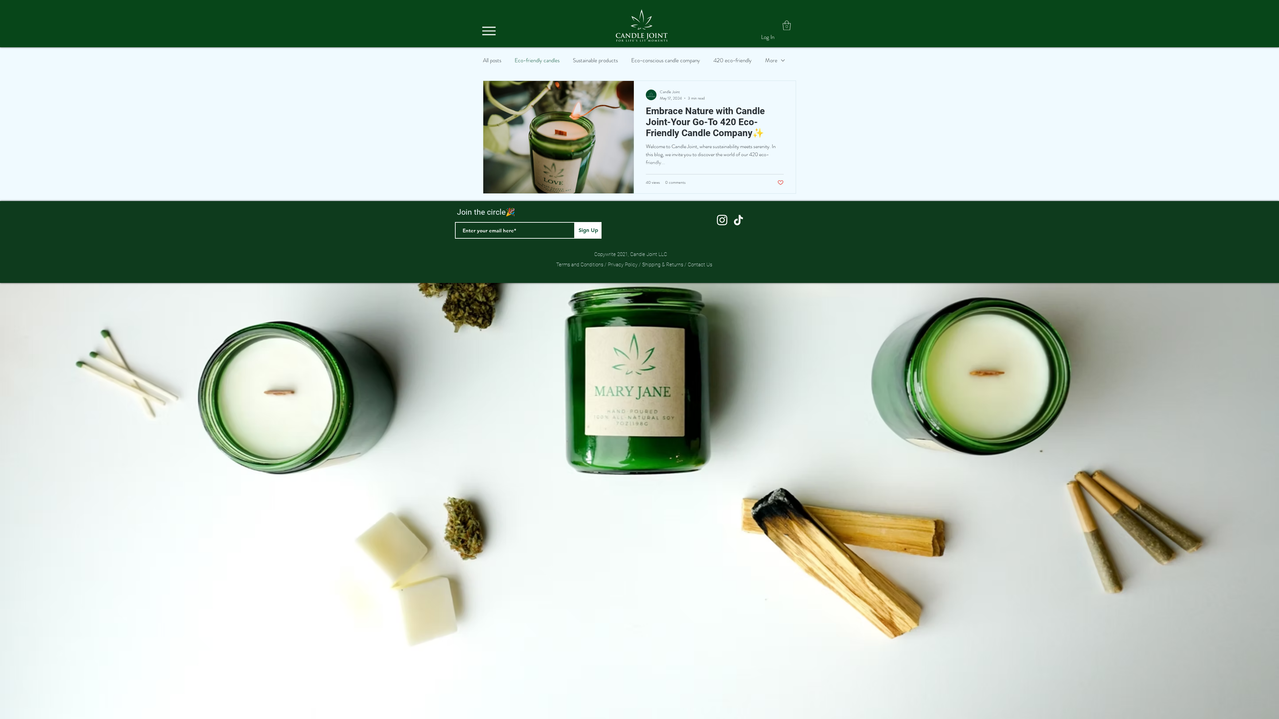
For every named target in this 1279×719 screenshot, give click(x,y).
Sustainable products (595, 60)
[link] (787, 25)
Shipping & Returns (662, 265)
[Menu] (489, 31)
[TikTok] (738, 220)
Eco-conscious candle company (665, 60)
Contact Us (700, 265)
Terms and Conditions (580, 265)
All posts (492, 60)
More (771, 60)
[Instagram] (722, 220)
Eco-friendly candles (537, 60)
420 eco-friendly (732, 60)
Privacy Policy (623, 265)
